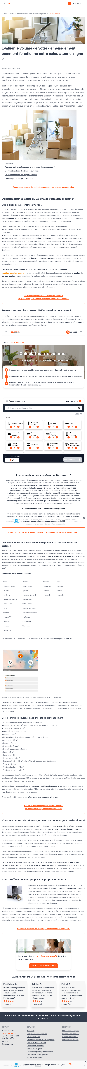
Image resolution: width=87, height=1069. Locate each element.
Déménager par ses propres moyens (19, 178)
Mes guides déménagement (37, 1034)
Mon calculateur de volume (36, 1043)
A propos (5, 1041)
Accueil (4, 14)
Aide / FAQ (30, 1031)
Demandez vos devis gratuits (43, 966)
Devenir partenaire (33, 1037)
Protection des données (70, 1034)
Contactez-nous (7, 1044)
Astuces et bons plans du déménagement (31, 14)
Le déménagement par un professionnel (21, 175)
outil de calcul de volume (13, 273)
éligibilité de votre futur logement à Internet (40, 797)
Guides (12, 14)
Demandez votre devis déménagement (40, 1040)
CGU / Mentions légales (70, 1031)
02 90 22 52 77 (77, 3)
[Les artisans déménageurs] (13, 3)
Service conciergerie (34, 1049)
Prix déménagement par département (40, 1052)
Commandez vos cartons (35, 1046)
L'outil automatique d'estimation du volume (22, 171)
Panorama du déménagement (37, 1055)
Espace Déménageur (34, 1057)
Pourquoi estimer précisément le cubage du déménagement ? (30, 167)
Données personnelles (70, 1037)
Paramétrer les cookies (70, 1040)
